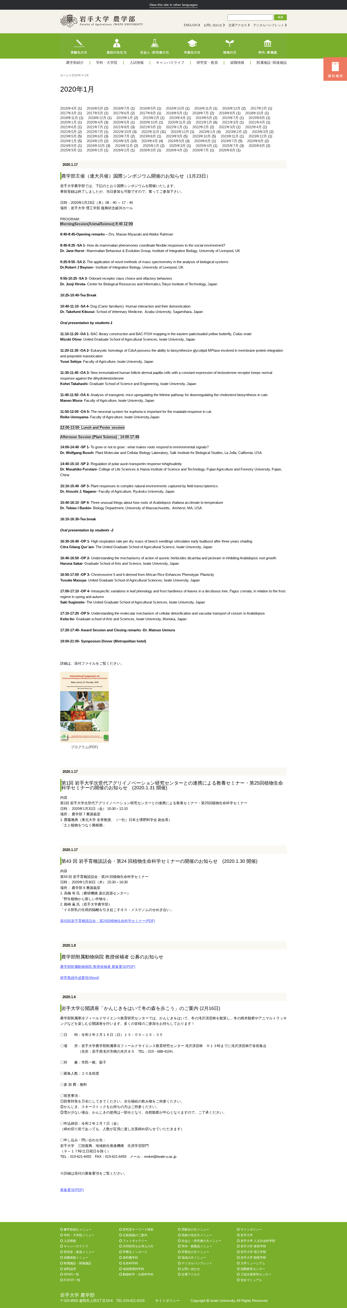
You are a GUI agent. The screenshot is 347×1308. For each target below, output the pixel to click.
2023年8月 (148, 136)
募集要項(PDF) (72, 1190)
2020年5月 (121, 122)
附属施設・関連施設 (77, 1263)
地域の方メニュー (193, 1257)
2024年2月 (95, 141)
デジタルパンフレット (268, 25)
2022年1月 (174, 127)
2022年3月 (227, 127)
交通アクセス (238, 25)
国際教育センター (252, 1269)
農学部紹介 (75, 62)
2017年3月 (68, 113)
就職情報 (237, 62)
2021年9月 (148, 127)
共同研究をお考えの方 (137, 1246)
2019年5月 (204, 118)
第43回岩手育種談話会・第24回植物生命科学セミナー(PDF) (107, 921)
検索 (280, 17)
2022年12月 (180, 132)
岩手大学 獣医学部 (253, 1257)
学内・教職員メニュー (196, 1246)
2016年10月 (175, 108)
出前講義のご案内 (134, 1235)
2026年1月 (95, 150)
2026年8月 (227, 150)
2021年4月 (257, 122)
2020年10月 (149, 122)
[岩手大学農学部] (101, 21)
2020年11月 (177, 122)
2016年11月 (203, 108)
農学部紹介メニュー (77, 1229)
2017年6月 (121, 113)
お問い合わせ (213, 25)
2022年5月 (68, 132)
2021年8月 (121, 127)
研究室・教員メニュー (78, 1252)
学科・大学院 (106, 62)
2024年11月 (124, 146)
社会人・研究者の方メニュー (201, 1241)
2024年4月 (149, 141)
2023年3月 (260, 132)
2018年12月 (97, 118)
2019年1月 (124, 118)
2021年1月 (204, 122)
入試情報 (137, 62)
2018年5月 (174, 113)
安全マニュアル (251, 1280)
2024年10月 (96, 146)
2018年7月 (200, 113)
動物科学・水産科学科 (137, 1274)
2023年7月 (121, 136)
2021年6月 (68, 127)
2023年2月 (233, 132)
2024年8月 (255, 141)
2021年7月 (95, 127)
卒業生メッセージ (134, 1252)
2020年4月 (95, 122)
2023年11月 (230, 136)
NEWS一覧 (71, 1274)
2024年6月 (202, 141)
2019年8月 (257, 118)
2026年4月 (174, 150)
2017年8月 (148, 113)
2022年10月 (122, 132)
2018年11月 (69, 118)
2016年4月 (68, 108)
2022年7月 (95, 132)
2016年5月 (95, 108)
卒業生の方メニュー (195, 1252)
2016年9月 (148, 108)
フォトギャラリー (134, 1241)
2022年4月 (253, 127)
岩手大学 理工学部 (253, 1252)
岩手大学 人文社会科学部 (257, 1241)
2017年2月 (258, 108)
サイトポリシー (251, 1229)
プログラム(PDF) (84, 747)
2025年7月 (230, 146)
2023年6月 (95, 136)
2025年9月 (68, 150)
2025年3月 (177, 146)
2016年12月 (231, 108)
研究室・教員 (207, 62)
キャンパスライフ (170, 62)
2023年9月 (174, 136)
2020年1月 (68, 122)
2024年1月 (68, 141)
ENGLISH (190, 25)
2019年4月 (177, 118)
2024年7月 (229, 141)
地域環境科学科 (133, 1269)
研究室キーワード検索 (137, 1229)
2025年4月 (204, 146)
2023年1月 (207, 132)
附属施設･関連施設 (272, 62)
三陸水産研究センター (255, 1274)
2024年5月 (176, 141)
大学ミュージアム (252, 1263)
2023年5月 (68, 136)
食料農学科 (130, 1257)
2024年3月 (121, 141)
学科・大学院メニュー (78, 1235)
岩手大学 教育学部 (253, 1246)
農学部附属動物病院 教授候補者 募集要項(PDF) (97, 967)
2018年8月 (227, 113)
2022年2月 (200, 127)
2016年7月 (121, 108)
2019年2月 (151, 118)
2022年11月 (150, 132)
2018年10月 (254, 113)
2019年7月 (230, 118)
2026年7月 (200, 150)
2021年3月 (230, 122)
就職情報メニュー (75, 1257)
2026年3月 (148, 150)
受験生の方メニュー (195, 1229)
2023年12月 (258, 136)
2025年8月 (257, 146)
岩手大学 (246, 1235)
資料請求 (69, 1269)
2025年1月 (151, 146)
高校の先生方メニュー (196, 1235)
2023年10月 (201, 136)
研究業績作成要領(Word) (79, 978)
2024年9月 (68, 146)
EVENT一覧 (71, 1280)
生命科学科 (130, 1263)
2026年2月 (121, 150)
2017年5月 (95, 113)
